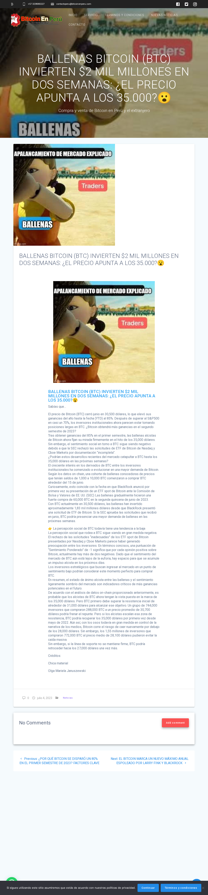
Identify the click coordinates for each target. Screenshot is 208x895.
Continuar (148, 887)
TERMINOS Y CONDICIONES (124, 15)
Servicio (91, 15)
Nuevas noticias (164, 15)
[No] (203, 888)
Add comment (175, 722)
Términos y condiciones (181, 887)
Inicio (73, 15)
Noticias (68, 698)
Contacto (77, 24)
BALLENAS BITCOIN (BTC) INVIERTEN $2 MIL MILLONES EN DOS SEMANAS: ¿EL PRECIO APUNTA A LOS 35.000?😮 (101, 396)
